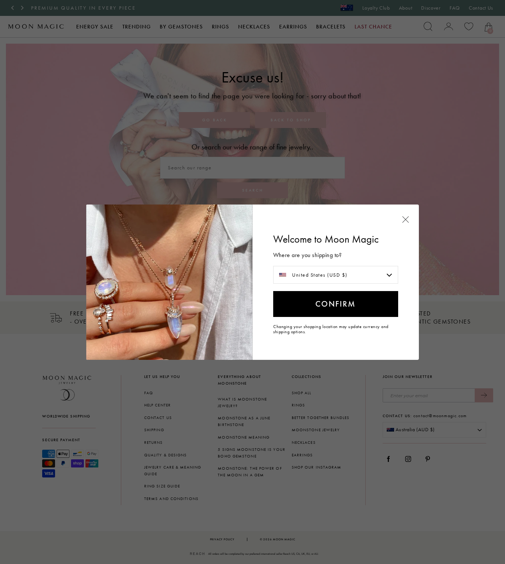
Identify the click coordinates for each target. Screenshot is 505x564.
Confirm (335, 304)
